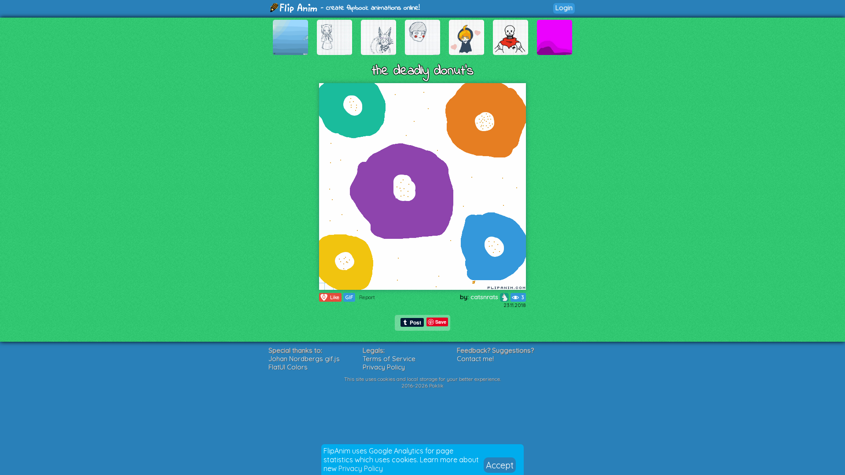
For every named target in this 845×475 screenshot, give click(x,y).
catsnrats (485, 297)
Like (331, 297)
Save (440, 321)
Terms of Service (389, 358)
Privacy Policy (360, 468)
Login (564, 8)
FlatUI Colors (288, 367)
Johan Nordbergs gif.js (304, 358)
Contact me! (475, 358)
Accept (500, 465)
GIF (349, 297)
